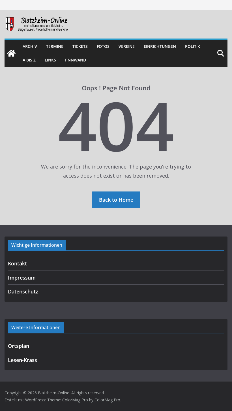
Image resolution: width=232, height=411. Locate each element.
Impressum (22, 277)
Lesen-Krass (22, 360)
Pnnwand (75, 60)
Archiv (30, 46)
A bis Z (29, 60)
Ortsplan (18, 345)
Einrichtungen (160, 46)
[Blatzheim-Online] (11, 53)
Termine (54, 46)
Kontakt (17, 263)
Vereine (127, 46)
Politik (192, 46)
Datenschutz (23, 291)
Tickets (80, 46)
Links (50, 60)
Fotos (103, 46)
